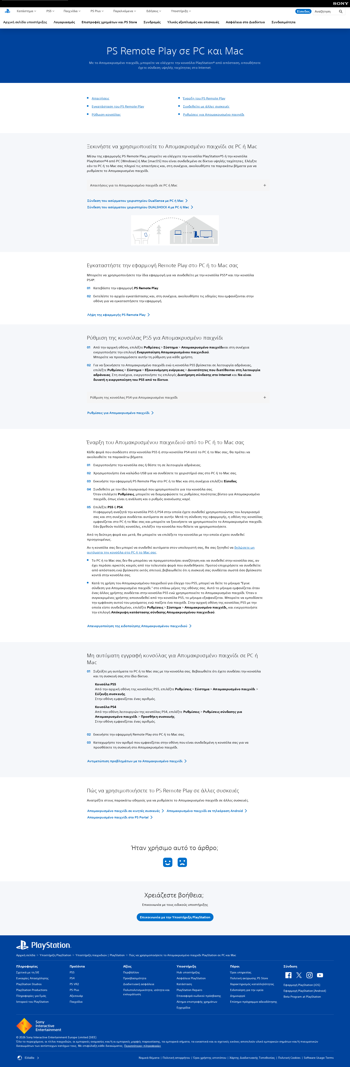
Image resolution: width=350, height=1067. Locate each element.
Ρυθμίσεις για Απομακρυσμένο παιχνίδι (213, 114)
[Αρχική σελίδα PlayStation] (7, 11)
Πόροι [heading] (235, 966)
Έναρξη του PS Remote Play (204, 98)
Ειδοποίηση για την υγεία (246, 990)
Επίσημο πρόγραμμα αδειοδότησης (253, 1001)
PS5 (49, 11)
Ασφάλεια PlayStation (191, 978)
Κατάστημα (25, 11)
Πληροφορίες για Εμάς (31, 996)
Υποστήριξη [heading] (186, 966)
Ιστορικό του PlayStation (32, 1001)
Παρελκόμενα (123, 11)
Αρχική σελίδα (25, 955)
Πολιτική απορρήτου (176, 1058)
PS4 (72, 978)
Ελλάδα (29, 1057)
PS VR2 (74, 984)
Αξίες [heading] (127, 966)
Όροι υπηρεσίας (240, 972)
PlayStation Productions (31, 990)
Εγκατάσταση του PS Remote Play (118, 106)
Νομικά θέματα (149, 1058)
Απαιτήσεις (100, 98)
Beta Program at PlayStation (302, 996)
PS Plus (96, 11)
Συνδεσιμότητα (284, 22)
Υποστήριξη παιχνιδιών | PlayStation (100, 955)
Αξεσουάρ (76, 996)
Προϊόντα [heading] (77, 966)
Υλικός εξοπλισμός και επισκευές (193, 22)
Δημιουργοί (237, 996)
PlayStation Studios (29, 984)
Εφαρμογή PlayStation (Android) (305, 991)
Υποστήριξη (179, 11)
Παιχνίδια (71, 11)
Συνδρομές (152, 22)
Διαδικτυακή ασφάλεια (138, 984)
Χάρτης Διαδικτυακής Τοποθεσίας (252, 1058)
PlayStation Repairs (189, 990)
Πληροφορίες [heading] (27, 966)
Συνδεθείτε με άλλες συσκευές (206, 106)
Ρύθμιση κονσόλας (106, 114)
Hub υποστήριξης (188, 972)
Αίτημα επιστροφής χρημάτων (197, 1001)
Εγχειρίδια (183, 1007)
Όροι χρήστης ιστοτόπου (209, 1058)
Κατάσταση (184, 984)
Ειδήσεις (152, 11)
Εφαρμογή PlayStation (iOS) (302, 985)
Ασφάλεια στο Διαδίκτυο (245, 22)
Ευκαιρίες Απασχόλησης (32, 978)
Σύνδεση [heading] (290, 966)
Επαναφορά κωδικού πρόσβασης (199, 996)
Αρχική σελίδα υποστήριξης (25, 22)
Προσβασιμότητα (134, 978)
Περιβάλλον (131, 972)
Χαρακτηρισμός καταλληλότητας (252, 984)
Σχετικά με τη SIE (27, 972)
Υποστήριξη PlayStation (55, 955)
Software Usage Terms (319, 1058)
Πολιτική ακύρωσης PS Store (249, 978)
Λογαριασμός (64, 22)
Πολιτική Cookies (289, 1058)
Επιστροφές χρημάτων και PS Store (109, 22)
